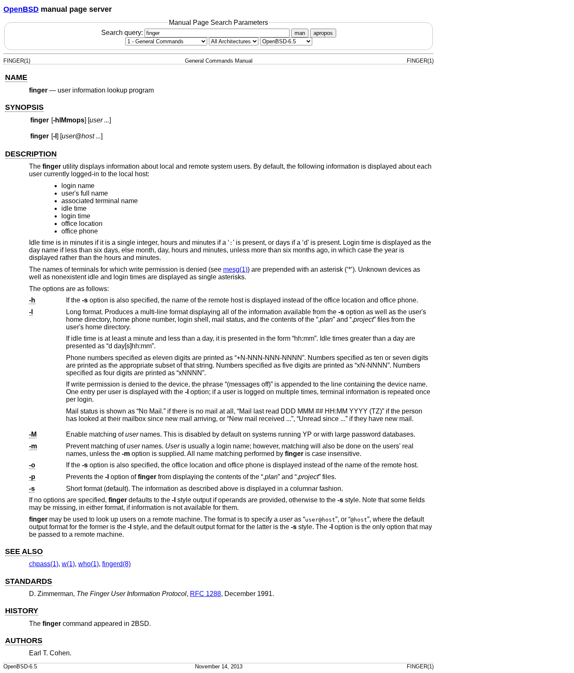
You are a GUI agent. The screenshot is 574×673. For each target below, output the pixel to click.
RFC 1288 (205, 593)
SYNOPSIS (24, 107)
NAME (16, 77)
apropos (323, 33)
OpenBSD (21, 9)
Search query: (123, 32)
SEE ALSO (24, 551)
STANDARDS (28, 581)
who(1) (88, 563)
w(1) (68, 563)
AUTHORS (23, 640)
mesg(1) (235, 269)
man (300, 33)
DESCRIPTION (31, 154)
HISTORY (21, 611)
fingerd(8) (116, 563)
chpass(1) (43, 563)
